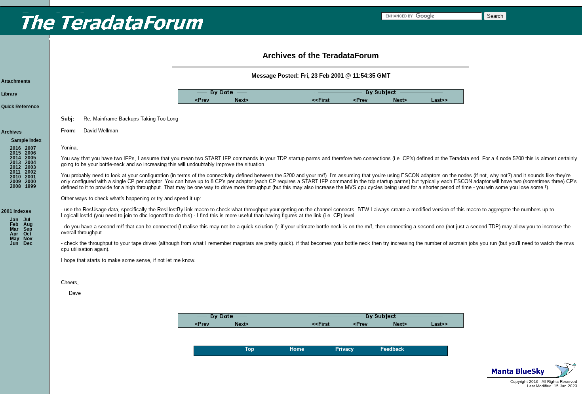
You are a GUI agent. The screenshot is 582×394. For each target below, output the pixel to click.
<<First (320, 100)
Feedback (392, 349)
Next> (242, 100)
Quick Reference (20, 106)
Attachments (15, 81)
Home (297, 349)
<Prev (202, 100)
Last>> (439, 100)
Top (249, 349)
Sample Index (26, 140)
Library (9, 94)
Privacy (344, 349)
